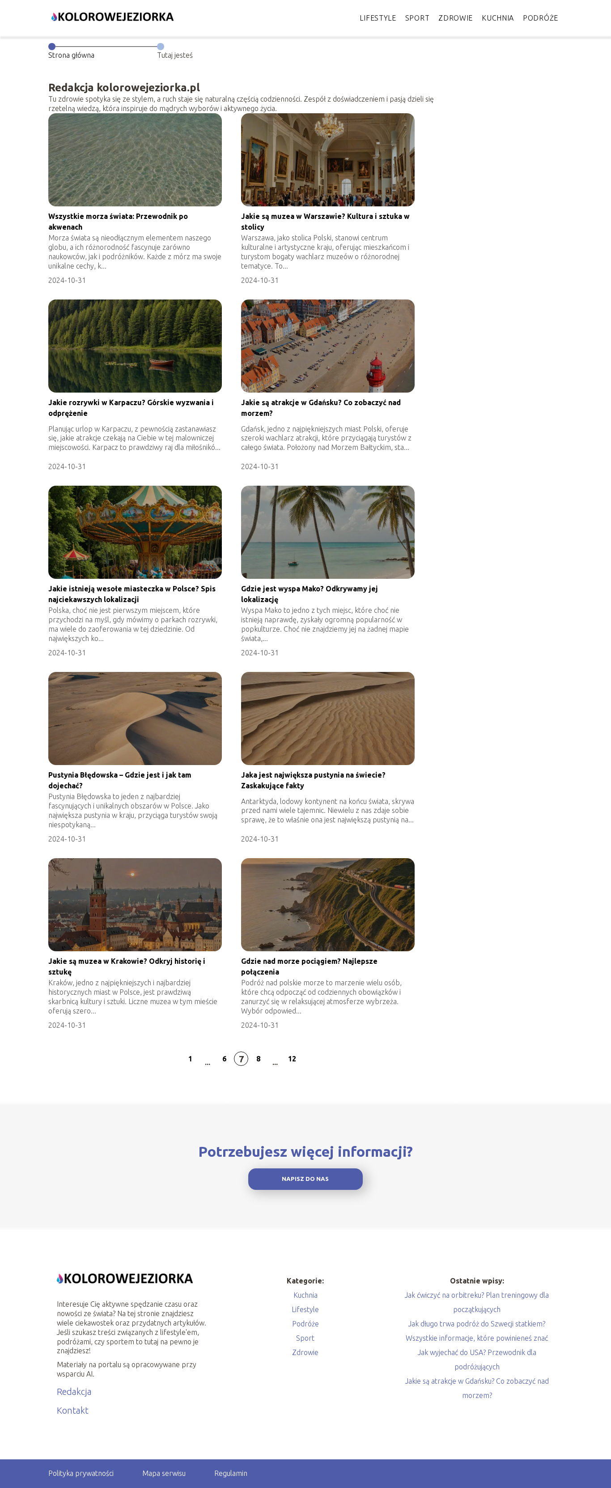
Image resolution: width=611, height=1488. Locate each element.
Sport (417, 18)
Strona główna (71, 55)
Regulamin (230, 1473)
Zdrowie (455, 18)
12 (292, 1059)
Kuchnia (498, 18)
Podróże (540, 18)
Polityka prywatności (81, 1473)
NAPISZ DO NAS (305, 1179)
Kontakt (73, 1410)
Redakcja (74, 1391)
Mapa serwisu (164, 1473)
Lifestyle (378, 18)
